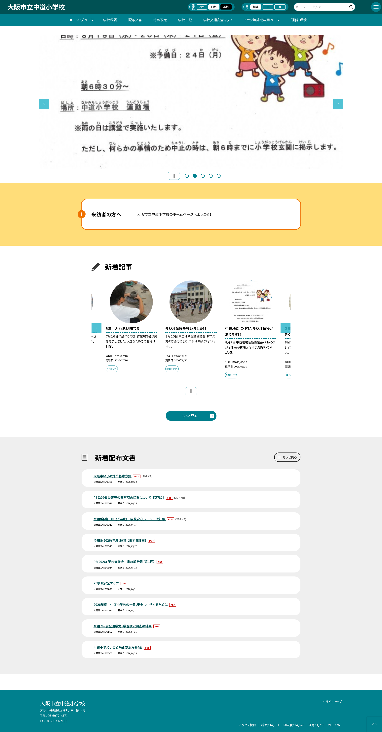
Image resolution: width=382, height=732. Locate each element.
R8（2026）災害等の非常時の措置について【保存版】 (129, 497)
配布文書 (135, 19)
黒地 (226, 7)
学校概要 (110, 19)
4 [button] (211, 176)
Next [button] (338, 104)
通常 (202, 7)
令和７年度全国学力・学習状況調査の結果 (123, 626)
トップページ (84, 19)
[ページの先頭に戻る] (374, 724)
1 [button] (187, 176)
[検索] (351, 6)
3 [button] (203, 176)
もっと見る (189, 415)
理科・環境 (299, 19)
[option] (191, 102)
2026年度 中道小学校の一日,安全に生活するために (131, 604)
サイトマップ (333, 701)
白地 (214, 7)
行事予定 (160, 19)
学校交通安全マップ (217, 19)
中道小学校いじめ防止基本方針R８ (118, 647)
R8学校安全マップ (107, 583)
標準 (255, 7)
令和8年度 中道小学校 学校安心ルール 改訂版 (130, 518)
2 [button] (195, 176)
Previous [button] (44, 104)
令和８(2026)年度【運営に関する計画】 (120, 540)
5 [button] (219, 176)
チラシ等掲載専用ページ (262, 19)
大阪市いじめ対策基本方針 (113, 476)
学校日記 (185, 19)
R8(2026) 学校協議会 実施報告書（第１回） (125, 561)
